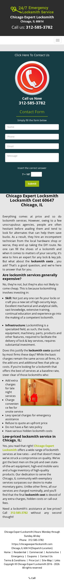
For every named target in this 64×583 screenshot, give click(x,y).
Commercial (36, 552)
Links (57, 560)
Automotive (52, 552)
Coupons (32, 556)
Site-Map (47, 560)
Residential (20, 552)
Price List (34, 560)
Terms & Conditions (15, 560)
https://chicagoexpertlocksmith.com (32, 544)
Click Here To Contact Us (32, 55)
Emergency (17, 556)
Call (33, 578)
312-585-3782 (39, 27)
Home (7, 552)
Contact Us (46, 556)
